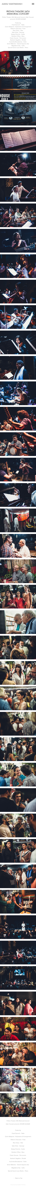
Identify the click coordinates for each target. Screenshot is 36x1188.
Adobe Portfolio (21, 1185)
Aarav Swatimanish (12, 3)
